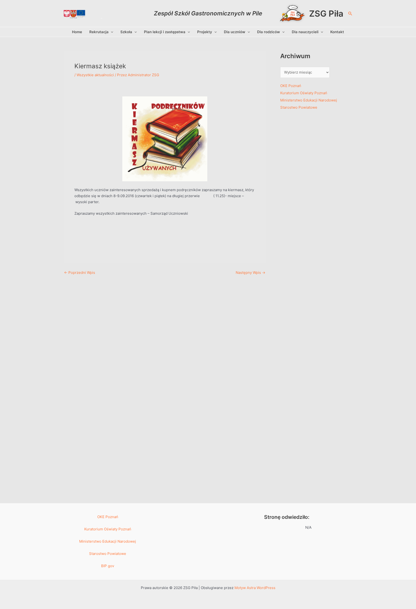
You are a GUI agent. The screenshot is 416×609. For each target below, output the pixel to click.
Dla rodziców (268, 32)
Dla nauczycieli (305, 32)
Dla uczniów (234, 32)
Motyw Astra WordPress (254, 587)
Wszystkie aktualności (95, 75)
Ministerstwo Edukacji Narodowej (308, 100)
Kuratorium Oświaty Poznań (303, 93)
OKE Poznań (290, 85)
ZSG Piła (326, 13)
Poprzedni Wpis (79, 272)
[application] (111, 32)
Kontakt (337, 32)
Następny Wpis (250, 272)
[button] (350, 14)
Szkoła (126, 32)
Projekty (204, 32)
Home (77, 32)
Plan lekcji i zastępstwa (164, 32)
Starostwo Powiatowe (298, 107)
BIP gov (107, 566)
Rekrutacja (99, 32)
